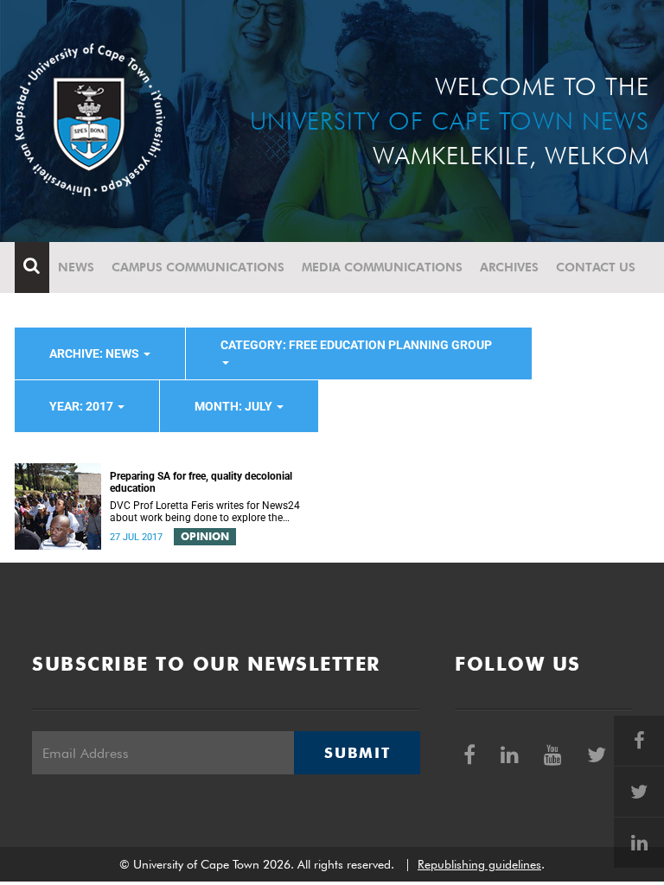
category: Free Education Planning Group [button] (356, 345)
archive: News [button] (95, 353)
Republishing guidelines (479, 864)
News (76, 267)
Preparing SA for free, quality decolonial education (201, 482)
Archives (509, 267)
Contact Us (595, 267)
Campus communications (198, 267)
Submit (357, 752)
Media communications (382, 267)
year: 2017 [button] (82, 406)
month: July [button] (235, 406)
